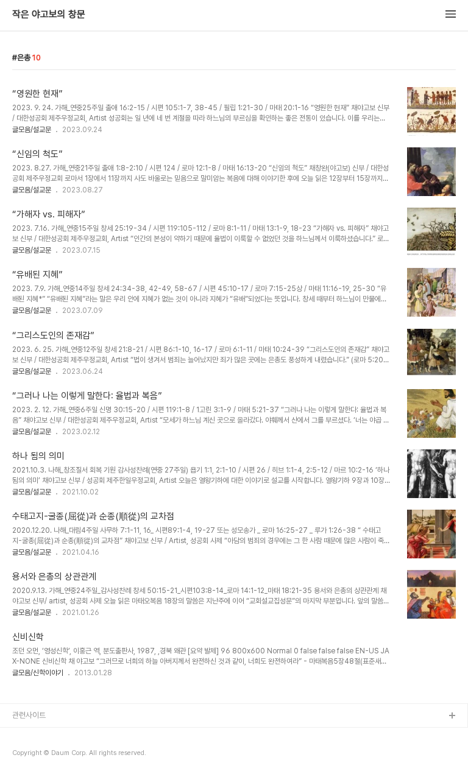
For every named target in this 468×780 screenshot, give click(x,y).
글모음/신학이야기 (37, 673)
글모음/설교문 (31, 129)
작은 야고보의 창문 (48, 14)
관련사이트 (29, 715)
